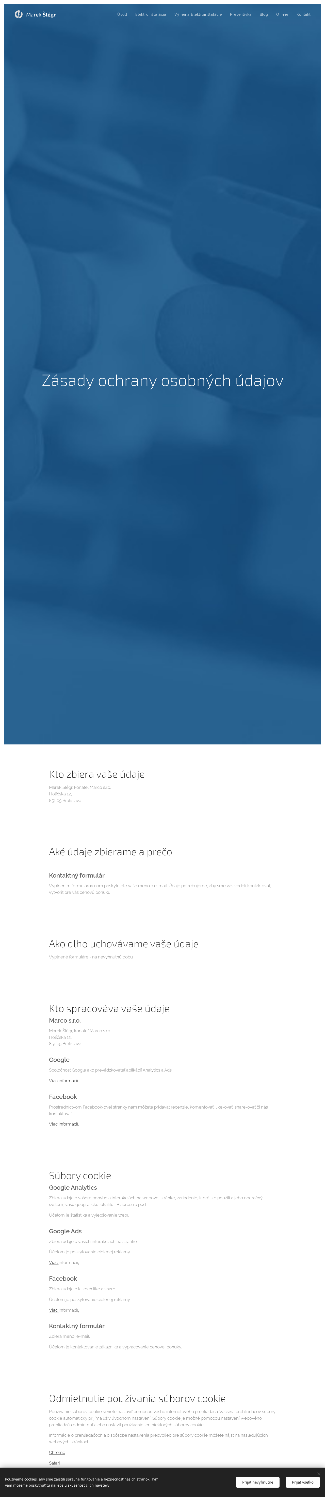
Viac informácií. (64, 1080)
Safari (54, 1463)
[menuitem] (123, 14)
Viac (54, 1262)
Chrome (57, 1452)
